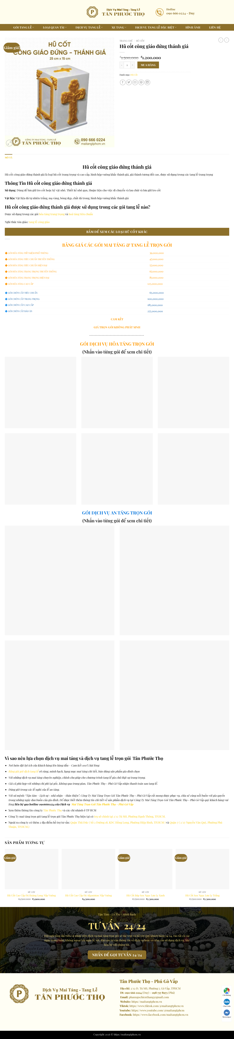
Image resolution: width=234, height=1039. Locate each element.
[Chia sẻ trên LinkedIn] (147, 82)
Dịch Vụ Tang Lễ (88, 27)
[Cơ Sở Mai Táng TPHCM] (117, 12)
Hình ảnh (193, 27)
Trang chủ (126, 40)
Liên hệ (215, 27)
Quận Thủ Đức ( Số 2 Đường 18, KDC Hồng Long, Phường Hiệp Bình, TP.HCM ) (117, 822)
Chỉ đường (227, 995)
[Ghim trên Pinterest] (141, 82)
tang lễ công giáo (39, 222)
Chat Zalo (227, 1006)
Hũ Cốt (140, 40)
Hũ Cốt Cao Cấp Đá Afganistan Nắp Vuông (88, 895)
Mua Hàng (148, 65)
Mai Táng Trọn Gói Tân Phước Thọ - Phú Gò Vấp (102, 804)
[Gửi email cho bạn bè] (135, 82)
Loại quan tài (53, 27)
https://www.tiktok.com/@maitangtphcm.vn (157, 1006)
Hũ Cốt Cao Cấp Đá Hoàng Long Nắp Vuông (31, 895)
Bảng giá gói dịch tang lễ (23, 771)
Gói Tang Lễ (22, 27)
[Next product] (220, 40)
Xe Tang (118, 27)
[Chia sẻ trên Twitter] (129, 82)
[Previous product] (226, 40)
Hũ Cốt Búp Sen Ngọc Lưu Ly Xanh (145, 895)
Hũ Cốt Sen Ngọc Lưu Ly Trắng (202, 895)
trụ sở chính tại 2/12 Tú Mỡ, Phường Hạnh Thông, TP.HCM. (129, 816)
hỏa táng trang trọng (52, 214)
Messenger (226, 1017)
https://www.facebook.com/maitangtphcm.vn (160, 1014)
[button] (9, 143)
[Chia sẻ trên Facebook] (123, 82)
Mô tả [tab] (8, 157)
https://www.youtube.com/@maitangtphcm (158, 1010)
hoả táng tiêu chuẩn (81, 214)
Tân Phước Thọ (52, 810)
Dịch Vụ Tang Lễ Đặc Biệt (154, 27)
